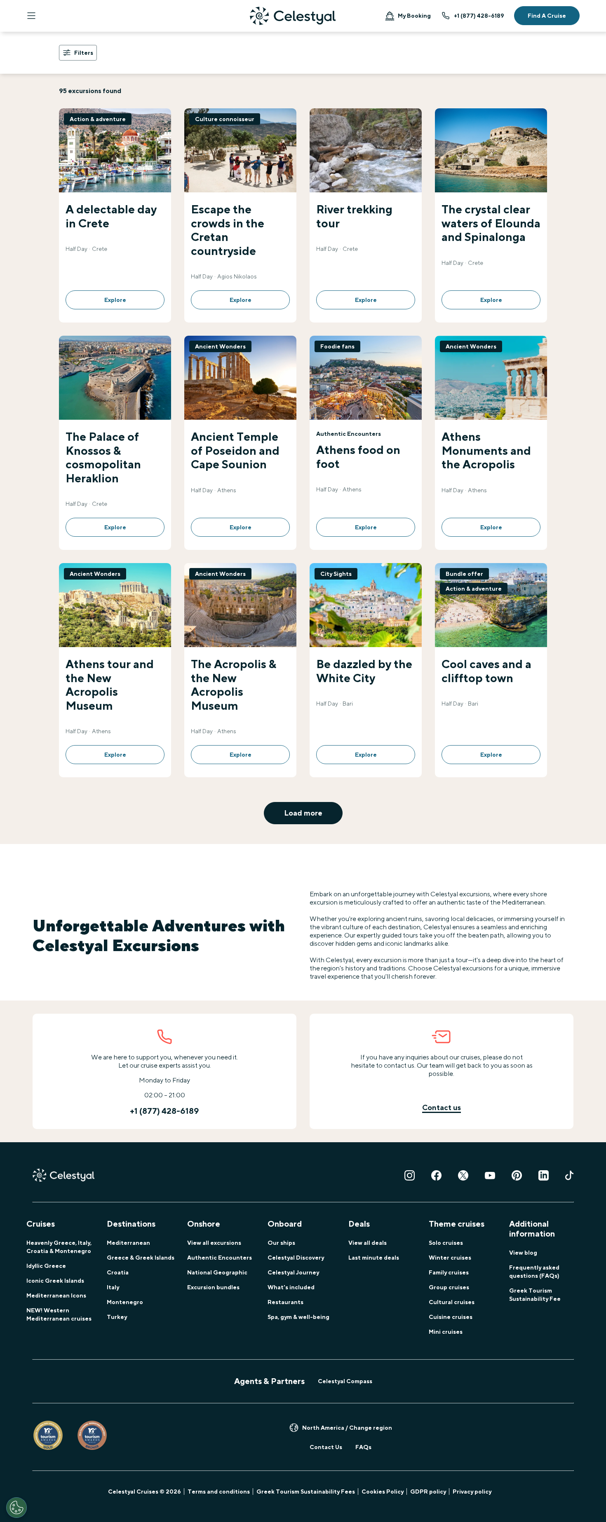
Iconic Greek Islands (55, 1280)
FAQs (363, 1447)
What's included (291, 1287)
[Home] (293, 16)
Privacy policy (472, 1491)
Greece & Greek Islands (140, 1257)
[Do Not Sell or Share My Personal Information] (16, 1507)
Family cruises (449, 1272)
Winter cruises (450, 1257)
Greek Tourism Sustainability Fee (535, 1294)
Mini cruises (446, 1331)
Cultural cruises (451, 1302)
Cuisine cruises (450, 1317)
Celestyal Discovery (296, 1257)
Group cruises (449, 1287)
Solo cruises (446, 1242)
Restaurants (285, 1302)
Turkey (117, 1317)
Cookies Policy (383, 1491)
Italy (113, 1287)
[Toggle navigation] (31, 16)
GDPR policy (428, 1491)
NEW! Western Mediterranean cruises (59, 1314)
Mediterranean (128, 1242)
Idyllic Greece (46, 1265)
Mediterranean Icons (56, 1295)
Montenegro (125, 1302)
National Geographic (217, 1272)
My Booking (414, 15)
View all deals (367, 1242)
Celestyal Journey (293, 1272)
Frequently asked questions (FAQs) (534, 1271)
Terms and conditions (219, 1491)
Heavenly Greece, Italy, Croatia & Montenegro (59, 1246)
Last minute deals (373, 1257)
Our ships (281, 1242)
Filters (83, 52)
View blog (523, 1252)
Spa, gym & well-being (298, 1317)
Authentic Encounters (219, 1257)
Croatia (118, 1272)
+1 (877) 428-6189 (479, 15)
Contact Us (326, 1447)
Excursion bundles (213, 1287)
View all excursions (214, 1242)
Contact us (441, 1107)
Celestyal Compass (345, 1381)
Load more (303, 813)
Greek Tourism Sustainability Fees (305, 1491)
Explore (115, 300)
